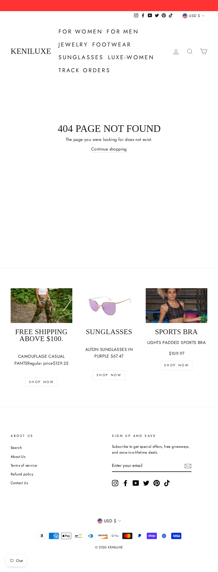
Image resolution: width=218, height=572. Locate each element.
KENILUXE (31, 51)
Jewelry (73, 45)
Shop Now (41, 382)
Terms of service (24, 465)
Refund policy (22, 474)
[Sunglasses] (109, 305)
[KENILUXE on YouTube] (136, 483)
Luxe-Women (131, 57)
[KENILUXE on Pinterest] (156, 483)
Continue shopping (109, 149)
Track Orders (84, 70)
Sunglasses (81, 57)
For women (80, 32)
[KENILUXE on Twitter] (146, 483)
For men (123, 32)
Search (16, 447)
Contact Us (19, 482)
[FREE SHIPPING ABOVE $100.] (41, 305)
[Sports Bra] (176, 305)
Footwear (112, 45)
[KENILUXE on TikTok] (167, 483)
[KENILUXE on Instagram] (115, 483)
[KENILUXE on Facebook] (125, 483)
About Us (18, 456)
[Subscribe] (188, 465)
